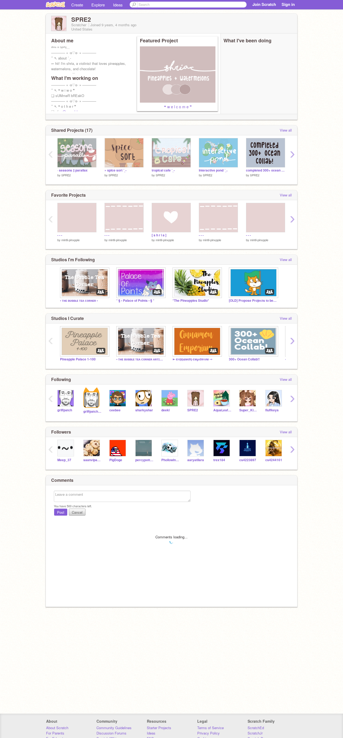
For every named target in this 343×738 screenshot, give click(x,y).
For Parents (55, 733)
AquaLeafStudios (222, 410)
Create (77, 5)
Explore (98, 5)
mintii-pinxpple (70, 240)
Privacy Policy (208, 733)
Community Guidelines (114, 727)
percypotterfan (144, 460)
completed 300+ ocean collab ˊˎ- (265, 170)
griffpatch (64, 410)
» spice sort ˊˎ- (115, 170)
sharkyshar (144, 410)
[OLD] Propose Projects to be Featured (253, 300)
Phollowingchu (170, 460)
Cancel (77, 512)
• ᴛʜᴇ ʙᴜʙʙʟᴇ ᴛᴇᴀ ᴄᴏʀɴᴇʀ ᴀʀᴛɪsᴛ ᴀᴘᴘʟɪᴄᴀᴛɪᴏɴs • (140, 359)
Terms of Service (210, 727)
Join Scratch (264, 4)
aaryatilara (195, 460)
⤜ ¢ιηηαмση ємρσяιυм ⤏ (192, 359)
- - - (59, 235)
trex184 (219, 460)
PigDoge (115, 460)
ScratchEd (256, 727)
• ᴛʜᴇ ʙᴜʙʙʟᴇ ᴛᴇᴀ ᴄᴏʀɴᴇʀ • (79, 300)
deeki (165, 410)
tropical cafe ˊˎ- (163, 170)
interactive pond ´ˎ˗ (213, 170)
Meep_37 (64, 460)
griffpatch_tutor (92, 411)
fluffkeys (272, 410)
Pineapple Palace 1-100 (78, 359)
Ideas (118, 5)
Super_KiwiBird (248, 410)
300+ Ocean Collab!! (244, 359)
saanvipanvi (92, 460)
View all (286, 130)
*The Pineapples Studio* (191, 300)
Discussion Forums (111, 733)
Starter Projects (159, 727)
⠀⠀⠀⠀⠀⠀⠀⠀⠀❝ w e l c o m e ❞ (166, 106)
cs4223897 (247, 460)
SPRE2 (66, 175)
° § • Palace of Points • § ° (135, 300)
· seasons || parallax (72, 170)
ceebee (115, 410)
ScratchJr (255, 733)
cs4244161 (273, 460)
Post (60, 512)
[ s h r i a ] (159, 235)
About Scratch (57, 727)
